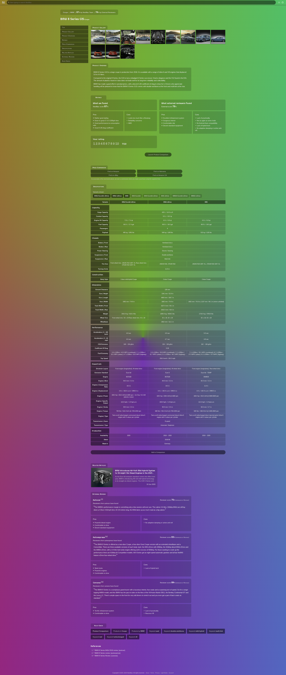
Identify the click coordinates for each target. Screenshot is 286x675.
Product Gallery (68, 31)
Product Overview (68, 36)
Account (171, 673)
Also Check (66, 61)
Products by (138, 631)
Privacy (157, 673)
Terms (152, 673)
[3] (102, 582)
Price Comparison (68, 44)
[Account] (283, 2)
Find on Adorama (160, 171)
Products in (120, 631)
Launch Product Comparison (158, 154)
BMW (72, 12)
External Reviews (68, 57)
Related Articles (68, 52)
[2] (106, 537)
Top (63, 27)
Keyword (154, 631)
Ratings (64, 40)
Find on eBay (113, 175)
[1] (102, 499)
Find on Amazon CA (160, 175)
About (147, 673)
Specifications (67, 48)
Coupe (65, 12)
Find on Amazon (113, 171)
